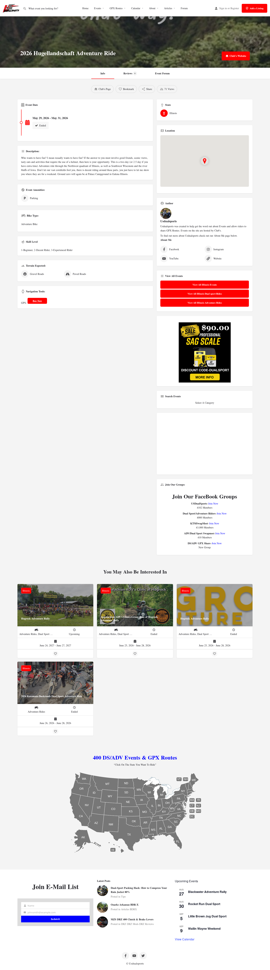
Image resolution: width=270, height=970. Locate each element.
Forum (184, 8)
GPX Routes (116, 8)
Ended (42, 125)
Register (235, 8)
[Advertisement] (204, 445)
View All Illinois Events (204, 284)
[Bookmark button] (55, 654)
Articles (168, 8)
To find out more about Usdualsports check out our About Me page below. (198, 235)
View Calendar (184, 939)
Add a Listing (257, 8)
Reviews (129, 73)
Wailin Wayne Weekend (204, 928)
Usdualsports (168, 221)
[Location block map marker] (204, 161)
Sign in (223, 8)
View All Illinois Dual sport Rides (205, 293)
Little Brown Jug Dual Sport (207, 916)
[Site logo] (11, 8)
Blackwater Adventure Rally (207, 892)
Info (102, 73)
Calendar (135, 8)
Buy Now (37, 300)
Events (97, 8)
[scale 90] (205, 352)
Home (85, 8)
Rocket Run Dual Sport (204, 904)
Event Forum (162, 73)
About (152, 8)
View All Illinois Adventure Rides (205, 302)
